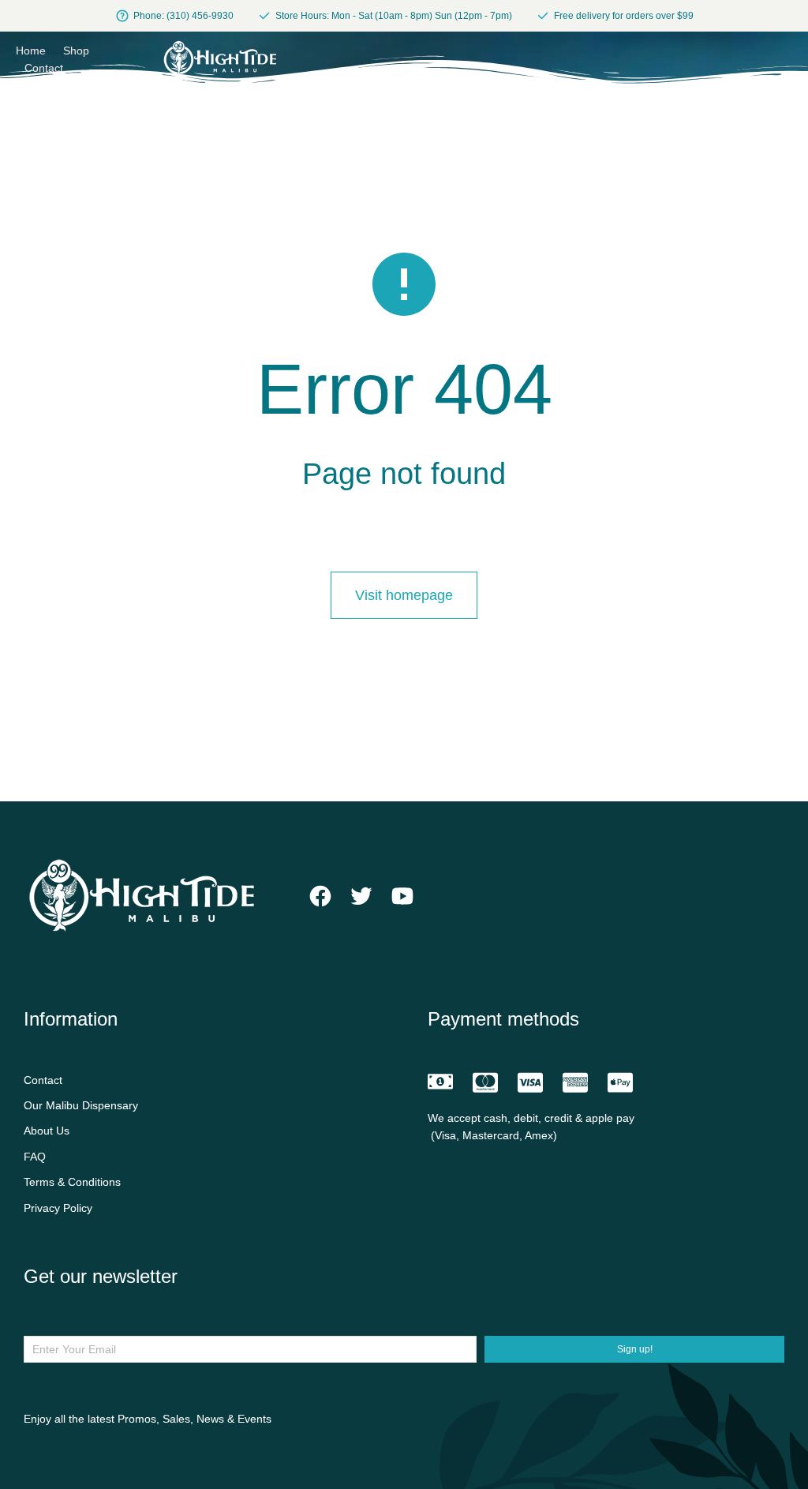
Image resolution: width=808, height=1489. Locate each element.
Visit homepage (404, 595)
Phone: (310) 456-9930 (183, 15)
